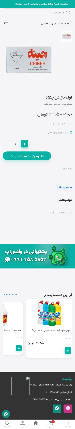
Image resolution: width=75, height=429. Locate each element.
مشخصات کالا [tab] (65, 187)
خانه (67, 23)
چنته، (64, 168)
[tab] (66, 36)
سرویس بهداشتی (50, 23)
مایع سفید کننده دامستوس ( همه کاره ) (51, 329)
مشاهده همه (10, 294)
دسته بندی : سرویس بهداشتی (58, 104)
